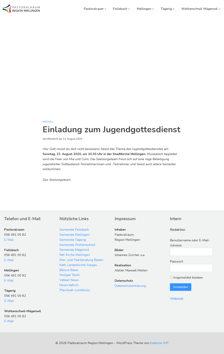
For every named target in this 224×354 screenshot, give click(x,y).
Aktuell (48, 121)
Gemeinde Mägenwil (74, 250)
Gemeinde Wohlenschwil (77, 245)
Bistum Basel (68, 270)
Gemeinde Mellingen (74, 235)
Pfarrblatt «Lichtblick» (74, 290)
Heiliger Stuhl (69, 275)
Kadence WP (159, 343)
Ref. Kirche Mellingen (74, 255)
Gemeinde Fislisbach (74, 229)
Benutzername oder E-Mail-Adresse (190, 242)
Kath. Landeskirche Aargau (78, 265)
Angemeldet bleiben (187, 277)
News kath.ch (68, 285)
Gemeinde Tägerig (72, 240)
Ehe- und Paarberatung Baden (81, 260)
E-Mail (9, 240)
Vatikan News (69, 280)
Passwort (176, 261)
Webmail (176, 298)
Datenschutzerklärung (130, 286)
